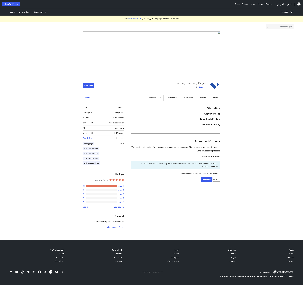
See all (86, 207)
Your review (119, 207)
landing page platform (91, 163)
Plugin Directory (287, 12)
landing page (88, 144)
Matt (61, 254)
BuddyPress (58, 261)
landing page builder (91, 148)
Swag (118, 261)
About (291, 250)
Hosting (290, 258)
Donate (118, 258)
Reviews (202, 98)
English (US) (87, 138)
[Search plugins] (268, 26)
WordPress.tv (172, 261)
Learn (177, 250)
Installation (188, 98)
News (291, 254)
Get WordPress (11, 4)
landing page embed (91, 153)
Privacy (291, 261)
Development (172, 98)
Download (88, 85)
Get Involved (116, 250)
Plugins (233, 258)
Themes (233, 254)
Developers (174, 258)
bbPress (60, 258)
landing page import (91, 158)
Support (86, 98)
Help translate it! (132, 19)
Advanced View (154, 98)
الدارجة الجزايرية (265, 272)
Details (215, 98)
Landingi (202, 87)
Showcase (232, 250)
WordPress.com (57, 250)
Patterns (233, 261)
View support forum (115, 227)
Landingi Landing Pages (190, 83)
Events (119, 254)
